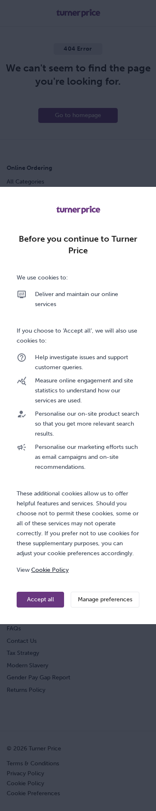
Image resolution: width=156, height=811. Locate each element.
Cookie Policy (50, 569)
